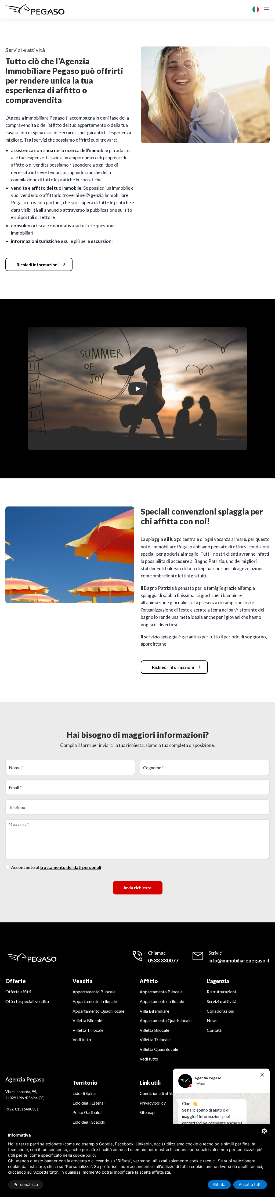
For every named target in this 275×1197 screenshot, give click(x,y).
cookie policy (84, 1155)
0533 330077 (163, 960)
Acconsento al (56, 867)
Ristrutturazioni (221, 991)
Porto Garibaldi (87, 1112)
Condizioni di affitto (158, 1093)
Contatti (214, 1030)
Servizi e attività (221, 1001)
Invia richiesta (137, 887)
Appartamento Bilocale (94, 991)
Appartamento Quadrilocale (98, 1010)
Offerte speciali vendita (27, 1001)
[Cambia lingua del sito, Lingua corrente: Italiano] (255, 9)
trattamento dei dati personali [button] (70, 867)
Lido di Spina (84, 1093)
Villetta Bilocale (87, 1020)
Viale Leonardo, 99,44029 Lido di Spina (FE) (25, 1094)
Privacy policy (153, 1102)
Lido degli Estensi (88, 1102)
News (212, 1020)
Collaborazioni (220, 1010)
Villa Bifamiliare (154, 1010)
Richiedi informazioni (42, 264)
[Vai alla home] (34, 9)
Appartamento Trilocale (95, 1001)
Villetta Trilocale (88, 1030)
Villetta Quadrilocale (159, 1049)
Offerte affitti (18, 991)
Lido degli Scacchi (89, 1121)
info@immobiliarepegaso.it (239, 960)
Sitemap (147, 1112)
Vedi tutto (82, 1039)
